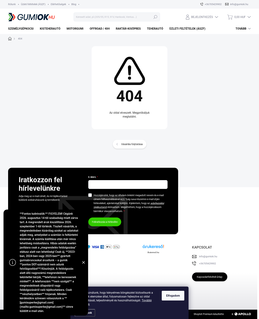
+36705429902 (207, 263)
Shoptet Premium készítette (209, 314)
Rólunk (12, 4)
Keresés (155, 17)
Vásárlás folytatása (132, 144)
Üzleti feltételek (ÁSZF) (33, 4)
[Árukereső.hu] (153, 248)
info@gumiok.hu (208, 256)
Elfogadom (173, 295)
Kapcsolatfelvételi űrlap (209, 276)
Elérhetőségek (58, 4)
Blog (73, 4)
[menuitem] (22, 28)
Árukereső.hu (153, 252)
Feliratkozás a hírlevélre (105, 221)
